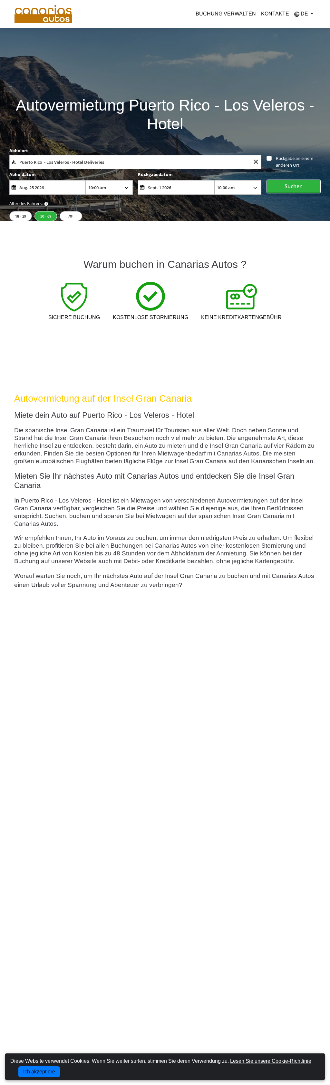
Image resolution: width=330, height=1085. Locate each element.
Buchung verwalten (226, 13)
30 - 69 (45, 216)
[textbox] (135, 162)
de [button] (304, 13)
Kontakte (275, 13)
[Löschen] (256, 162)
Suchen (294, 186)
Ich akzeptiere (39, 1071)
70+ (71, 216)
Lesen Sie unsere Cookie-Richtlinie (270, 1061)
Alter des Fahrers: (26, 203)
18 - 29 (20, 216)
